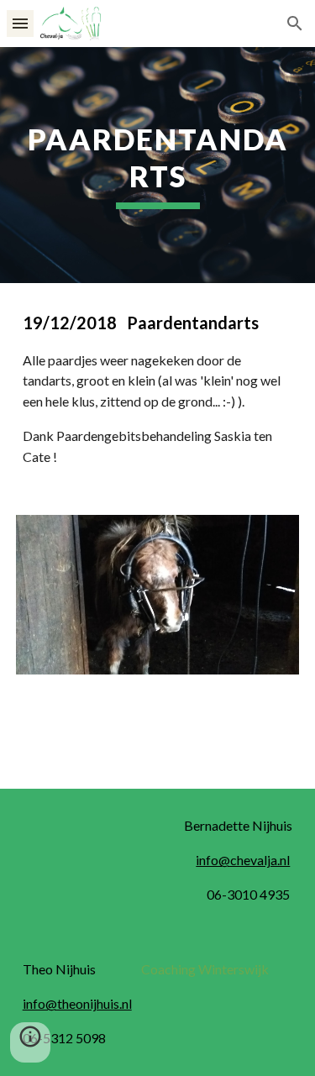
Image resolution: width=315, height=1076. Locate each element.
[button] (20, 23)
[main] (158, 165)
